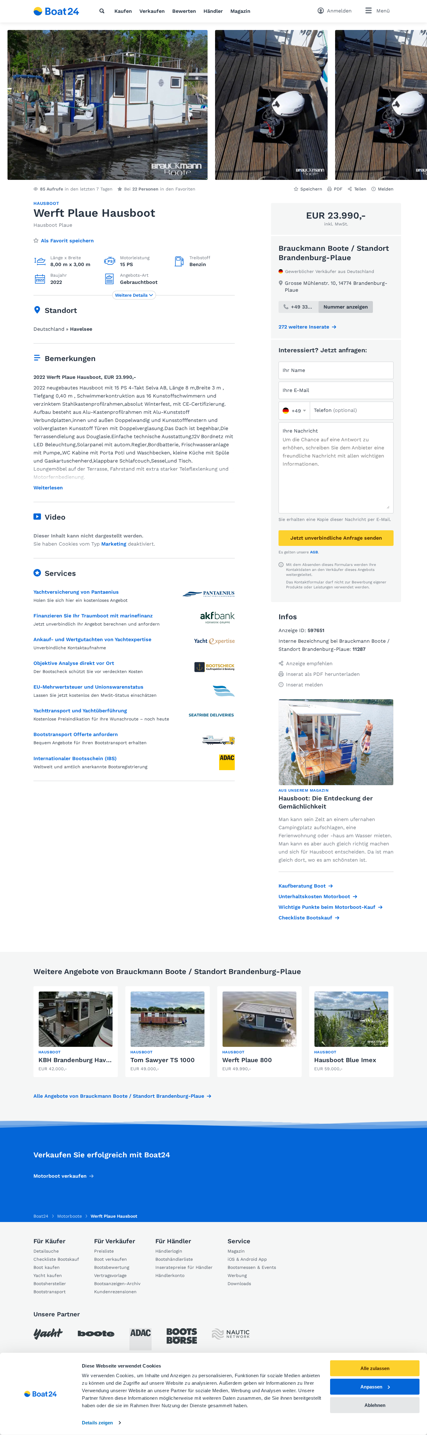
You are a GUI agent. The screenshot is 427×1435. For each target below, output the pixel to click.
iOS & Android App (247, 1259)
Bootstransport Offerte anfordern (75, 734)
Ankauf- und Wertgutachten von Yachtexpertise (92, 639)
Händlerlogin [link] (168, 1251)
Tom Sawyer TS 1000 (162, 1060)
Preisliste (104, 1251)
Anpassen (371, 1386)
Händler (213, 11)
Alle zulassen (374, 1368)
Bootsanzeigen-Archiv (117, 1283)
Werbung (237, 1275)
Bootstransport (49, 1291)
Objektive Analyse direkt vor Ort (73, 663)
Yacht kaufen (47, 1275)
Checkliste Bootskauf (305, 918)
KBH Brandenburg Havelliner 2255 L (93, 1060)
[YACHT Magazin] (48, 1334)
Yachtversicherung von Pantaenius (76, 592)
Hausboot (46, 203)
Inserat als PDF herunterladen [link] (323, 674)
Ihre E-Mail (296, 390)
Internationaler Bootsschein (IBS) (75, 758)
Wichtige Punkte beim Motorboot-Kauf (327, 907)
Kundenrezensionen (115, 1291)
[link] (75, 1031)
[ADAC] (140, 1339)
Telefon (335, 410)
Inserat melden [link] (304, 685)
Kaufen (123, 11)
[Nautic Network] (230, 1334)
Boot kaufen (46, 1267)
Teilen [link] (360, 188)
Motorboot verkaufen (60, 1176)
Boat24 (40, 1216)
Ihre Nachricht (300, 431)
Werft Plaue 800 (247, 1060)
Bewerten (184, 11)
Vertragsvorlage (110, 1275)
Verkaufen (152, 11)
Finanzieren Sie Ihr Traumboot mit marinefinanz (93, 616)
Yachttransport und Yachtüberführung (80, 711)
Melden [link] (386, 188)
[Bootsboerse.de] (182, 1336)
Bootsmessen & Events (252, 1267)
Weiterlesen (48, 488)
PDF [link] (338, 188)
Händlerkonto (169, 1275)
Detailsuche (46, 1251)
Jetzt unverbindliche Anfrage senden (336, 538)
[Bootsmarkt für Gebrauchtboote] (56, 11)
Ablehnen (374, 1405)
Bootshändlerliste (174, 1259)
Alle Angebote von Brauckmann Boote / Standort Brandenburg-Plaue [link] (118, 1096)
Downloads (239, 1283)
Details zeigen (97, 1422)
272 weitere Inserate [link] (304, 327)
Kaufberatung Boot (302, 886)
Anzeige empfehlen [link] (309, 663)
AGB (314, 552)
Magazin (240, 11)
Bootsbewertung (111, 1267)
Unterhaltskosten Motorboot (314, 896)
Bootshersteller (49, 1283)
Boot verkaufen (110, 1259)
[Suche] (103, 11)
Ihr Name (294, 370)
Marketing (113, 544)
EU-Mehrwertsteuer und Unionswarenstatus (88, 687)
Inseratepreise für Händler (184, 1267)
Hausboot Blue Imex (345, 1060)
